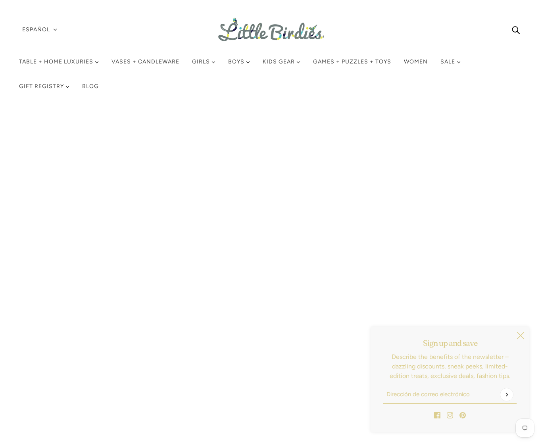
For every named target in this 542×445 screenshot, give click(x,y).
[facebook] (437, 415)
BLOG (90, 86)
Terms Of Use (44, 356)
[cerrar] (521, 336)
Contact (37, 375)
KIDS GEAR (279, 61)
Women (416, 61)
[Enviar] (506, 394)
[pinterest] (462, 415)
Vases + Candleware (145, 61)
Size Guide (40, 365)
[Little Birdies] (271, 29)
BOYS (237, 61)
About (34, 384)
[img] (516, 30)
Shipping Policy (47, 337)
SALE (448, 61)
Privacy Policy (44, 346)
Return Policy (44, 327)
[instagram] (450, 415)
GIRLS (201, 61)
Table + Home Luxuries (57, 61)
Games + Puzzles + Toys (352, 61)
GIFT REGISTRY (42, 86)
